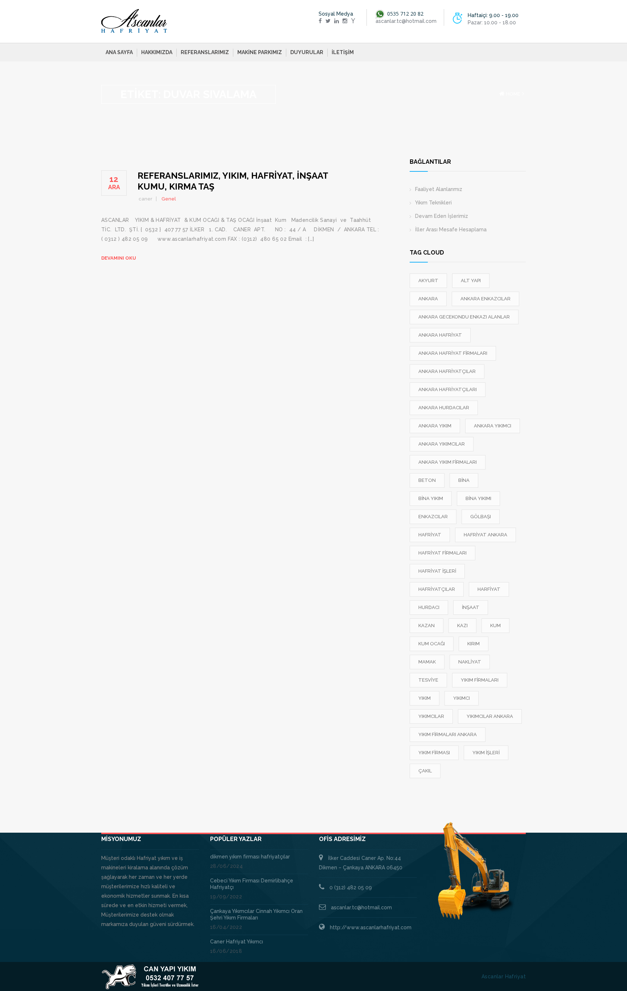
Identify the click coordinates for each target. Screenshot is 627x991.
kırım (473, 643)
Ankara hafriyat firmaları (452, 353)
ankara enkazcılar (485, 298)
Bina (464, 480)
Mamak (427, 662)
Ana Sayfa (119, 52)
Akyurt (428, 280)
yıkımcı (461, 698)
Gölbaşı (480, 516)
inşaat (470, 607)
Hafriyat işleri (437, 571)
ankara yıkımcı (492, 426)
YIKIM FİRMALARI (480, 680)
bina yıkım (430, 498)
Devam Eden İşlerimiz (441, 216)
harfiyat (489, 589)
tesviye (428, 680)
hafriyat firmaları (442, 553)
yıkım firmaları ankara (447, 734)
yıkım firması (434, 752)
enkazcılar (433, 516)
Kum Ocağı (431, 643)
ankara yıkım (434, 426)
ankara (428, 298)
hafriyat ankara (485, 534)
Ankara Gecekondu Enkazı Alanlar (464, 317)
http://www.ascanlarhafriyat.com (370, 927)
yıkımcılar (431, 716)
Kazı (462, 625)
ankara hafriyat (440, 335)
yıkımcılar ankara (490, 716)
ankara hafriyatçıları (447, 389)
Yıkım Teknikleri (433, 203)
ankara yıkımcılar (441, 444)
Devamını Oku (118, 258)
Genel (168, 199)
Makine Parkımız (259, 52)
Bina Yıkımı (478, 498)
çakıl (425, 770)
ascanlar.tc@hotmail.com (361, 907)
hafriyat (429, 534)
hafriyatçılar (436, 589)
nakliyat (469, 662)
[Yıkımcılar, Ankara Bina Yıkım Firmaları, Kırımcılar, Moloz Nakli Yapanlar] (134, 21)
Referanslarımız (205, 52)
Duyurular (306, 52)
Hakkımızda (156, 52)
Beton (427, 480)
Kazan (426, 625)
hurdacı (428, 607)
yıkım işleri (486, 752)
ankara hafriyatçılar (447, 371)
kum (495, 625)
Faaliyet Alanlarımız (438, 189)
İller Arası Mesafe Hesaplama (451, 229)
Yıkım (424, 698)
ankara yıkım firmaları (447, 462)
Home (513, 94)
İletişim (343, 52)
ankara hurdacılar (443, 407)
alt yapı (471, 280)
